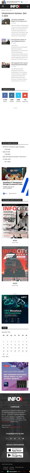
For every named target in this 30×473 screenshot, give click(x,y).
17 (7, 348)
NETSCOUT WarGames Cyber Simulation (14, 147)
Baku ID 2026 (6, 152)
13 (19, 345)
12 (15, 345)
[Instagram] (10, 438)
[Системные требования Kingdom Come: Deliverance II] (6, 21)
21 (22, 348)
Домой (3, 10)
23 (3, 351)
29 (26, 351)
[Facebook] (6, 438)
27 (19, 351)
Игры (3, 23)
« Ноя (3, 356)
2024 (7, 10)
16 (3, 348)
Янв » (7, 356)
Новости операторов (5, 43)
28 (22, 351)
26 (15, 351)
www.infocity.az (6, 421)
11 (11, 345)
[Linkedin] (15, 438)
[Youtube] (23, 438)
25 (11, 351)
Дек (11, 10)
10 (7, 345)
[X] (19, 438)
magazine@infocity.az (15, 427)
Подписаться (25, 93)
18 (11, 348)
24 (7, 351)
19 (15, 348)
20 (19, 348)
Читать (12, 93)
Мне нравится (5, 94)
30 (3, 354)
